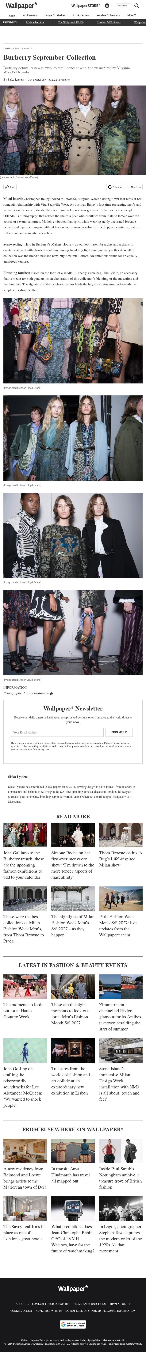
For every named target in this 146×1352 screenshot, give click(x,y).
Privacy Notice (111, 743)
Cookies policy (21, 1310)
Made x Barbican (35, 22)
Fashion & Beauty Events (17, 49)
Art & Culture (81, 15)
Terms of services (53, 743)
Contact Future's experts (51, 1304)
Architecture (30, 15)
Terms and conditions (89, 1304)
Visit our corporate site (113, 1340)
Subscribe (122, 5)
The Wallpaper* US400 (70, 22)
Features (65, 79)
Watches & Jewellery (108, 15)
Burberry (42, 244)
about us (22, 1304)
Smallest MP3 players (109, 22)
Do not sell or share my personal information (100, 1310)
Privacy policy (119, 1304)
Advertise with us (49, 1310)
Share (12, 187)
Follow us (117, 187)
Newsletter (136, 187)
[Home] (11, 15)
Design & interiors (54, 15)
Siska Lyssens (16, 79)
